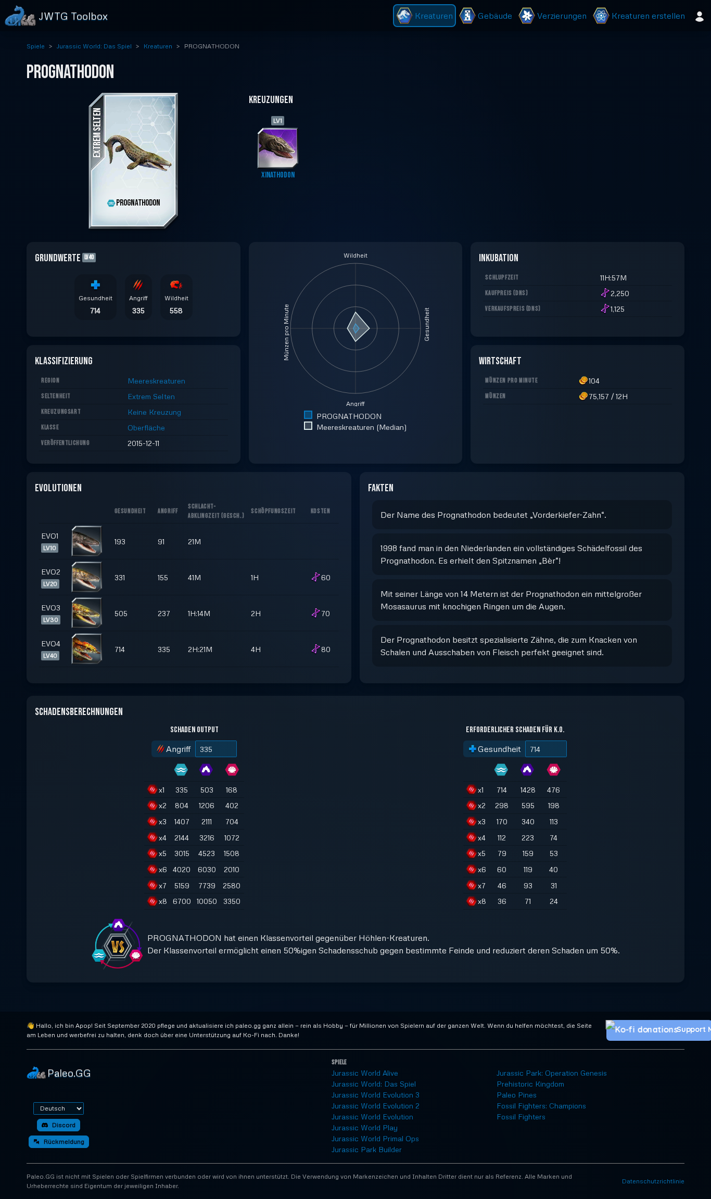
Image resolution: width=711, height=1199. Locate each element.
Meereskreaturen (156, 380)
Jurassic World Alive (365, 1072)
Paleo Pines (517, 1094)
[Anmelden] (699, 15)
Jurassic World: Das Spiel (94, 46)
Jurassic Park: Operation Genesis (552, 1072)
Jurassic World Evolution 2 (376, 1105)
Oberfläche (146, 427)
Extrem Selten (151, 396)
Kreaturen (158, 46)
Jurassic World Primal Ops (375, 1138)
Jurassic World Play (365, 1127)
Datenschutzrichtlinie (653, 1181)
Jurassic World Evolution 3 (376, 1094)
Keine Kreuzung (154, 411)
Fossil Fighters (521, 1116)
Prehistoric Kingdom (530, 1083)
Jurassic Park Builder (367, 1149)
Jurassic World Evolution (372, 1116)
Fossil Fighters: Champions (541, 1105)
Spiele (36, 46)
